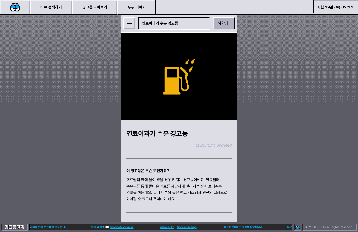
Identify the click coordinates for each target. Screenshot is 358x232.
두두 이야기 (137, 7)
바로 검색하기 (51, 7)
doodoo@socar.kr (120, 227)
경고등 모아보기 (94, 7)
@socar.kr (165, 227)
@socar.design (185, 227)
